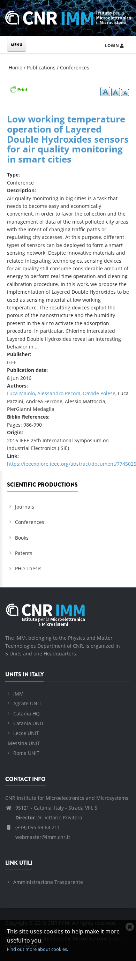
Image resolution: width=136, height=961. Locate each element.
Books (22, 537)
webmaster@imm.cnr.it (42, 837)
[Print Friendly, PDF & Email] (18, 88)
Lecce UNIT (26, 733)
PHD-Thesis (28, 568)
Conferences (74, 67)
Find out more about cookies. (37, 949)
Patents (23, 553)
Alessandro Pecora (59, 393)
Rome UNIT (26, 753)
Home (15, 67)
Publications (41, 67)
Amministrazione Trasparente (48, 882)
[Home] (68, 16)
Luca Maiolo (21, 393)
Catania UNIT (28, 723)
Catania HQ (26, 713)
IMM (18, 693)
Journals (24, 506)
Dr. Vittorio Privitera (48, 817)
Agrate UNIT (27, 703)
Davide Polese (99, 393)
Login (112, 45)
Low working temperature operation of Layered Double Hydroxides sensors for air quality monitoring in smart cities (68, 139)
